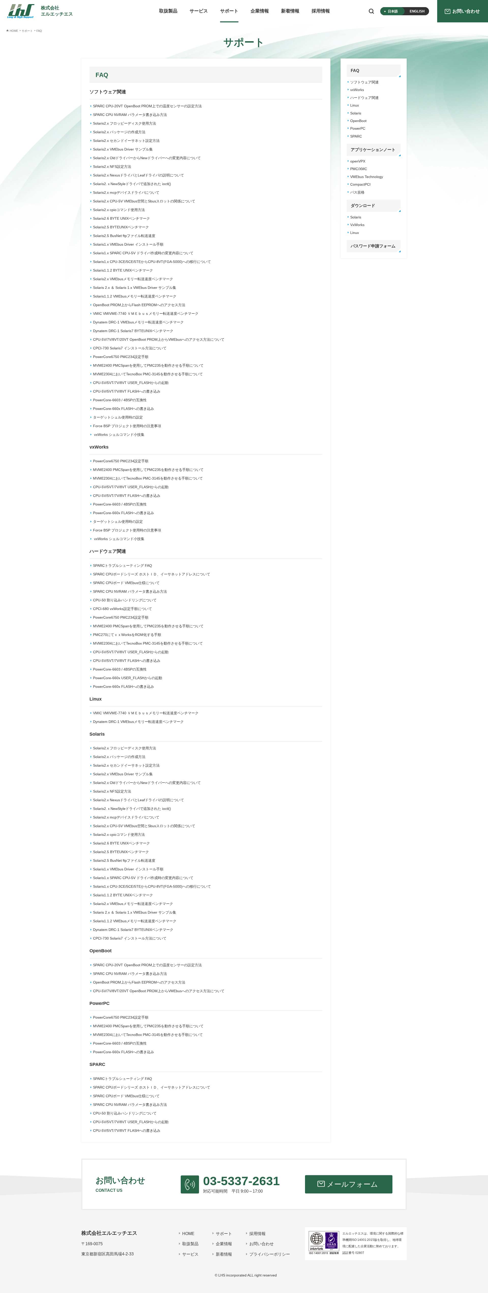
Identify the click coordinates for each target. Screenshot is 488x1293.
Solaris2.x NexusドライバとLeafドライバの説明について (138, 175)
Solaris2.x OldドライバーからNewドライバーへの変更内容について (147, 158)
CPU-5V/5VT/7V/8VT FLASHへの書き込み (126, 391)
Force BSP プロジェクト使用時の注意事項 (127, 426)
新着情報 (290, 10)
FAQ (355, 70)
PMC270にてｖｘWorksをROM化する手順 (127, 635)
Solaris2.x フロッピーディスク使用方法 (124, 123)
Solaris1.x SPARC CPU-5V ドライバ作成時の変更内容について (143, 253)
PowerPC (357, 128)
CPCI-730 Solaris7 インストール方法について (129, 348)
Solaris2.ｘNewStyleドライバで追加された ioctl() (132, 184)
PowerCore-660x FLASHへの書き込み (123, 409)
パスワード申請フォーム (373, 246)
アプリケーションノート (373, 149)
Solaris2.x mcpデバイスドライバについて (126, 192)
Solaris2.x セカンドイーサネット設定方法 (126, 141)
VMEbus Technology (366, 177)
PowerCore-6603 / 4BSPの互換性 (120, 400)
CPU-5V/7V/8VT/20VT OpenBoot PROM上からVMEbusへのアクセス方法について (158, 339)
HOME (188, 1233)
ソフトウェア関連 (364, 82)
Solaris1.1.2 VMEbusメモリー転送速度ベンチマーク (134, 296)
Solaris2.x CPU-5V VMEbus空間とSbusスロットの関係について (144, 201)
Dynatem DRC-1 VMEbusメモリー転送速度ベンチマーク (138, 322)
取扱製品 (168, 10)
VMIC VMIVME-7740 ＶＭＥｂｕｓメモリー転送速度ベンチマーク (146, 313)
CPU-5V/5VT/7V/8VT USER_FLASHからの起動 (131, 383)
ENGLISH (417, 11)
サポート (229, 10)
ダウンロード (363, 205)
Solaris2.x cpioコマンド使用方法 (119, 210)
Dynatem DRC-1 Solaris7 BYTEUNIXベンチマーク (133, 331)
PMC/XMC (358, 169)
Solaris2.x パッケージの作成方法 (119, 132)
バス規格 (357, 192)
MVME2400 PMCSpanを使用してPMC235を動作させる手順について (148, 365)
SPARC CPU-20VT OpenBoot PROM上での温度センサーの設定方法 (147, 106)
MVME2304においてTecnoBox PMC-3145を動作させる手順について (148, 374)
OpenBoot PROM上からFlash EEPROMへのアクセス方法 (139, 305)
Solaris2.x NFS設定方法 (112, 167)
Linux (354, 105)
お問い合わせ (261, 1244)
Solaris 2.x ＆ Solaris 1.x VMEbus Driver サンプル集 (134, 288)
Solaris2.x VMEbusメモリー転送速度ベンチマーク (133, 279)
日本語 (393, 11)
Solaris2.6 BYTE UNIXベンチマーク (121, 218)
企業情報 (260, 10)
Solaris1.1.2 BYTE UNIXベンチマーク (123, 270)
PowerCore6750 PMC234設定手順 (120, 357)
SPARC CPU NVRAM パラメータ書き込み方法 (130, 115)
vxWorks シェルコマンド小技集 (118, 435)
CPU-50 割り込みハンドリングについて (125, 600)
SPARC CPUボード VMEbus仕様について (126, 583)
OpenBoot (358, 121)
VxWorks (357, 225)
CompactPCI (360, 184)
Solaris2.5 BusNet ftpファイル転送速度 (124, 236)
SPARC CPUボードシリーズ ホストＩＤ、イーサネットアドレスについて (151, 574)
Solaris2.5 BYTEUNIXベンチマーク (121, 227)
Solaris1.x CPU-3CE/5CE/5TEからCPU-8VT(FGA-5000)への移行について (152, 262)
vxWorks (357, 90)
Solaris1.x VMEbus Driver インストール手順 (128, 244)
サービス (199, 10)
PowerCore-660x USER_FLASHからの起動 (127, 678)
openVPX (357, 161)
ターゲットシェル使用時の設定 (118, 417)
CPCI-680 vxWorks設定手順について (122, 609)
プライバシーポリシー (269, 1254)
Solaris (355, 113)
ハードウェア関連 (364, 98)
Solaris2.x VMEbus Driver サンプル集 (123, 149)
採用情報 (321, 10)
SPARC (356, 136)
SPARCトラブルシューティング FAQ (122, 565)
